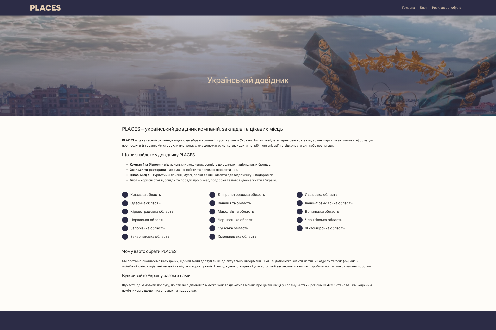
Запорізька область (147, 228)
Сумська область (233, 228)
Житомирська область (325, 228)
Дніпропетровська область (241, 195)
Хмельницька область (237, 236)
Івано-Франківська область (329, 203)
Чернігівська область (323, 220)
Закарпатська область (150, 236)
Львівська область (321, 195)
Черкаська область (147, 220)
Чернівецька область (236, 220)
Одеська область (145, 203)
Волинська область (322, 211)
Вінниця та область (234, 203)
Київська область (145, 195)
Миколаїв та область (236, 211)
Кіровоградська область (151, 211)
